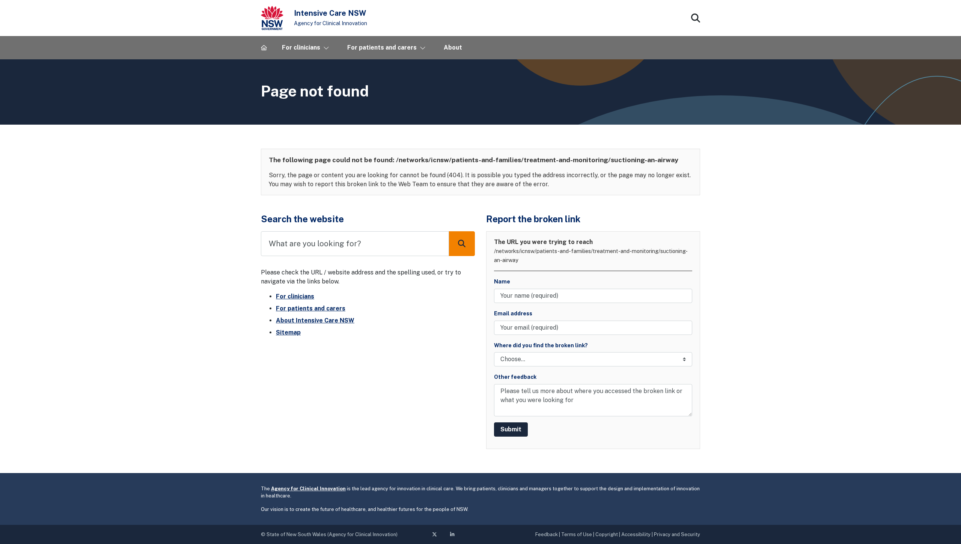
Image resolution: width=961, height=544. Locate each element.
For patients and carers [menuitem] (382, 47)
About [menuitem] (453, 47)
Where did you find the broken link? (541, 345)
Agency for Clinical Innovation (330, 23)
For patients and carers (310, 308)
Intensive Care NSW (330, 13)
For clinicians (295, 296)
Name (502, 281)
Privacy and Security (677, 534)
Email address (513, 313)
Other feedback (515, 377)
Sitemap (288, 332)
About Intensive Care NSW (315, 320)
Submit (510, 429)
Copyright (606, 534)
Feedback (546, 534)
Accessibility (636, 534)
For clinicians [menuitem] (301, 47)
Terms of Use (576, 534)
